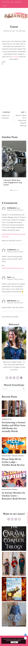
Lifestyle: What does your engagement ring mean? (13, 182)
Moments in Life (7, 419)
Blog (8, 2)
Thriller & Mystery (18, 455)
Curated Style (21, 31)
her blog (14, 57)
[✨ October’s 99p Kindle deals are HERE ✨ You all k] (14, 589)
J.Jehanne (11, 250)
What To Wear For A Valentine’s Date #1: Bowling (21, 118)
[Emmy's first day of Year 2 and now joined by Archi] (14, 614)
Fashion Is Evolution (6, 115)
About (12, 2)
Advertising (18, 2)
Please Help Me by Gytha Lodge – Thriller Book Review (13, 462)
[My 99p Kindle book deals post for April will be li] (14, 538)
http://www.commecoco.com (13, 268)
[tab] (12, 190)
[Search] (23, 389)
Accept (14, 642)
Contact (4, 6)
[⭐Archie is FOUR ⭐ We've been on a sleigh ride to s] (14, 564)
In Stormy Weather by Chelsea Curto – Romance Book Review (14, 496)
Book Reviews (6, 455)
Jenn (9, 277)
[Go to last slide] (4, 165)
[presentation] (14, 159)
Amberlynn (12, 208)
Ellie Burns (11, 301)
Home (4, 2)
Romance (14, 489)
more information (17, 640)
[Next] (24, 165)
